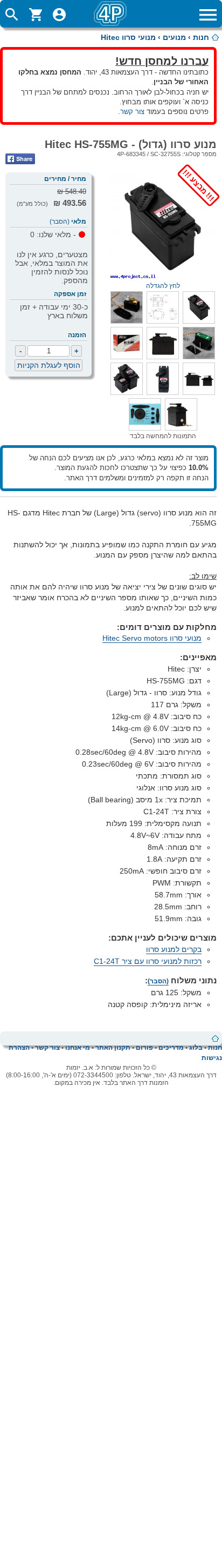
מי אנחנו (77, 1047)
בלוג (196, 1047)
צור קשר (132, 112)
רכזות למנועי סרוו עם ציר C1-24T (148, 961)
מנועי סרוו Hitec (128, 37)
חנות (201, 37)
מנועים (174, 37)
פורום (144, 1047)
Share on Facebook (20, 158)
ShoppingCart (35, 14)
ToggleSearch (11, 14)
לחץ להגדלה (181, 282)
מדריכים (171, 1047)
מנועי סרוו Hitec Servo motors (152, 638)
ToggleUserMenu (59, 14)
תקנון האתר (112, 1047)
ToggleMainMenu (208, 14)
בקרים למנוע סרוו (174, 949)
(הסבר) (60, 221)
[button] (198, 321)
